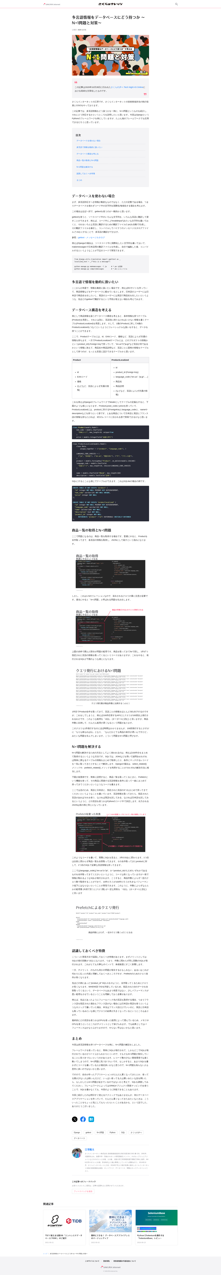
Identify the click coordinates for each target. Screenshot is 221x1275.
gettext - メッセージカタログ (91, 237)
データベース (79, 1138)
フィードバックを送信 (83, 1191)
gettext (88, 1132)
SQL (123, 1132)
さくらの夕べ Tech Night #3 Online (127, 87)
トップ (45, 1253)
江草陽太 (89, 1149)
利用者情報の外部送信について (124, 1261)
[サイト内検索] (176, 4)
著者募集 (106, 1261)
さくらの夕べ (136, 1132)
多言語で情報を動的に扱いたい (89, 147)
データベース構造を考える (88, 154)
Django (77, 1132)
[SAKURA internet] (51, 4)
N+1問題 (100, 1132)
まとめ (79, 180)
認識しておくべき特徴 (86, 174)
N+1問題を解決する (85, 167)
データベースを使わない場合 (88, 141)
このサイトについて (92, 1261)
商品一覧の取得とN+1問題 (87, 160)
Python (112, 1132)
